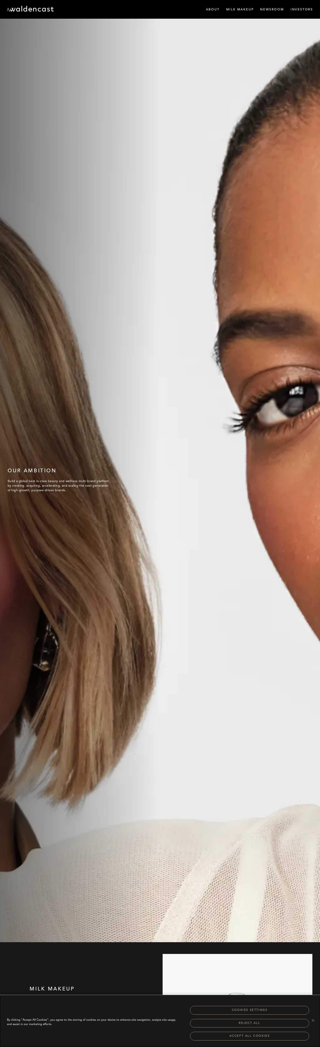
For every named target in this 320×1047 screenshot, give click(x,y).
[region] (160, 1021)
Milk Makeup (240, 9)
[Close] (313, 1020)
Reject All (249, 1023)
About (213, 9)
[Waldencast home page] (30, 10)
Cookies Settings (250, 1010)
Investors (302, 9)
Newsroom (272, 9)
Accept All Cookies (249, 1036)
